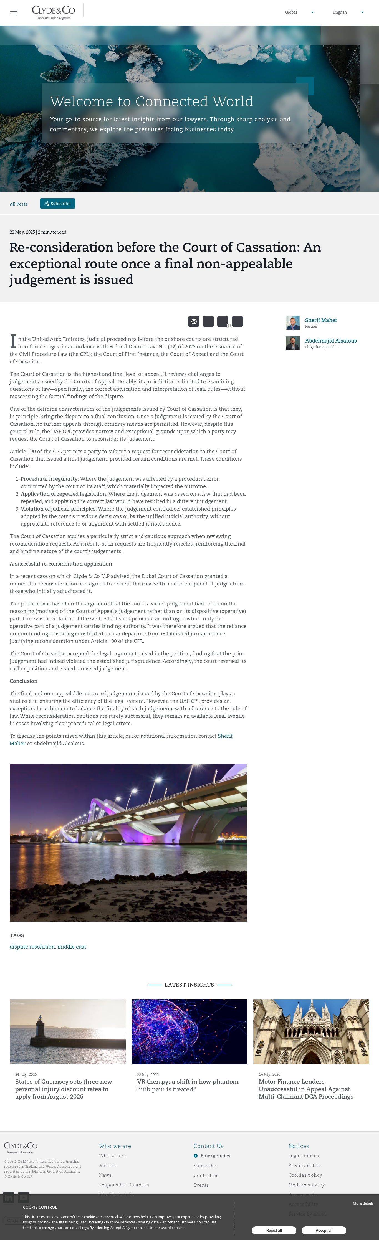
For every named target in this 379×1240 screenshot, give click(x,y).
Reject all (274, 1230)
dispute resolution (32, 947)
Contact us (206, 1175)
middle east (71, 947)
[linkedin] (222, 321)
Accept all (324, 1230)
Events (201, 1185)
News (105, 1175)
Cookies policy (305, 1175)
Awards (108, 1165)
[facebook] (237, 321)
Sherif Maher (321, 320)
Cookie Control (40, 1207)
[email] (193, 321)
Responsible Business (124, 1185)
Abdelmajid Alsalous (331, 340)
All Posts (19, 204)
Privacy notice (305, 1165)
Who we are (113, 1155)
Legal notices (304, 1155)
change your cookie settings (65, 1227)
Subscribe (205, 1165)
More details (363, 1203)
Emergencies (216, 1156)
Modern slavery (307, 1185)
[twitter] (208, 321)
